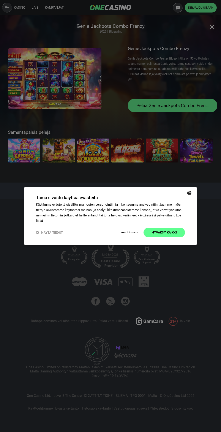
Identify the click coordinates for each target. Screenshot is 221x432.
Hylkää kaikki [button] (129, 232)
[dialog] (110, 216)
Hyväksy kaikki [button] (164, 232)
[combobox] (189, 193)
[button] (49, 232)
